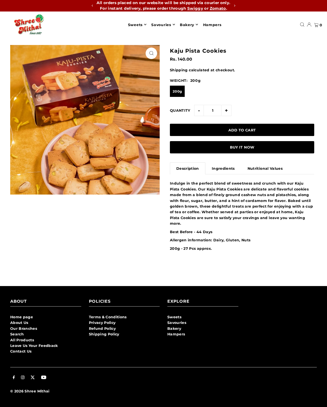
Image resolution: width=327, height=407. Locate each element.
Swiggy (195, 8)
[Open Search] (302, 24)
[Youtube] (43, 378)
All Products (22, 340)
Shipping (179, 70)
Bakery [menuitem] (187, 24)
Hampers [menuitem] (212, 24)
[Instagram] (23, 378)
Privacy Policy (102, 322)
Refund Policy (102, 328)
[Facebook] (14, 378)
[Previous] (92, 5)
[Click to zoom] (151, 53)
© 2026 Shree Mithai (30, 391)
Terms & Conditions (108, 317)
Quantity (180, 110)
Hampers (176, 334)
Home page (21, 317)
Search (17, 334)
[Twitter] (33, 378)
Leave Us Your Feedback (34, 345)
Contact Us (21, 351)
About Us (19, 322)
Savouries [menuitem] (161, 24)
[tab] (187, 168)
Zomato (218, 8)
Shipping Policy (104, 334)
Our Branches (23, 328)
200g (177, 91)
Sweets (174, 317)
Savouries (176, 322)
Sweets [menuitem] (135, 24)
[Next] (234, 5)
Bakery (174, 328)
